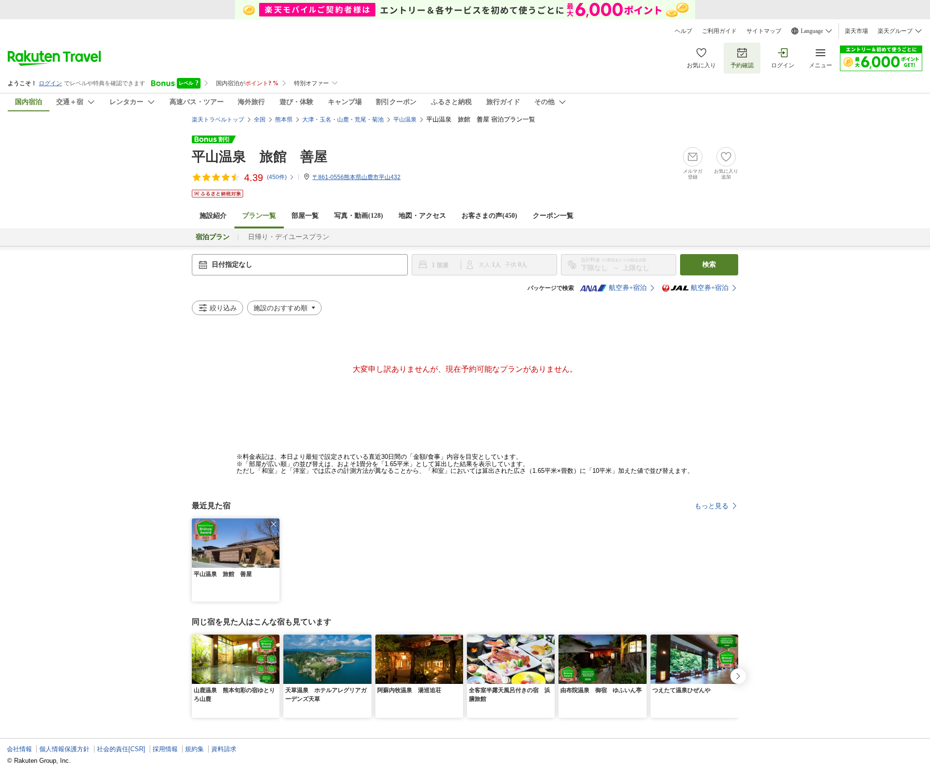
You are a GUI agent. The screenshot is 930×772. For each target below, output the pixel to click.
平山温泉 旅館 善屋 (259, 156)
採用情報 (165, 749)
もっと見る (711, 506)
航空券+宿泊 (628, 287)
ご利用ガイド (719, 31)
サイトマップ (763, 31)
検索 (709, 264)
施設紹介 (213, 215)
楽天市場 (856, 31)
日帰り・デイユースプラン (288, 237)
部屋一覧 (305, 215)
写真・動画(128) (358, 215)
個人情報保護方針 (64, 749)
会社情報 (19, 749)
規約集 (194, 749)
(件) (277, 177)
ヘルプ (683, 31)
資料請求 (223, 749)
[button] (273, 524)
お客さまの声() (489, 215)
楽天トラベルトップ (218, 119)
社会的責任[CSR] (121, 749)
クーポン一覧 (553, 215)
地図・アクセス (422, 215)
